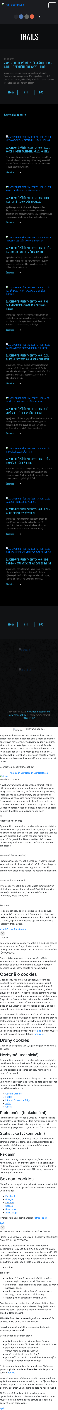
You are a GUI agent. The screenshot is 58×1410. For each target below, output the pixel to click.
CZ (40, 16)
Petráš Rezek (40, 1217)
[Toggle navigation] (52, 5)
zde (39, 1030)
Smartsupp (11, 1212)
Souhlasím (20, 929)
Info (41, 92)
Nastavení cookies (17, 715)
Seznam (9, 1205)
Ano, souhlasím (17, 772)
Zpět (2, 1223)
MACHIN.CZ (29, 718)
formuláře (39, 1034)
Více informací (7, 929)
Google (9, 1199)
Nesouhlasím (31, 772)
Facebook (10, 1196)
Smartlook (10, 1209)
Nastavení (43, 772)
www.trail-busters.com (38, 711)
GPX (26, 92)
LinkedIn (9, 1202)
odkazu (11, 1372)
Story (11, 92)
